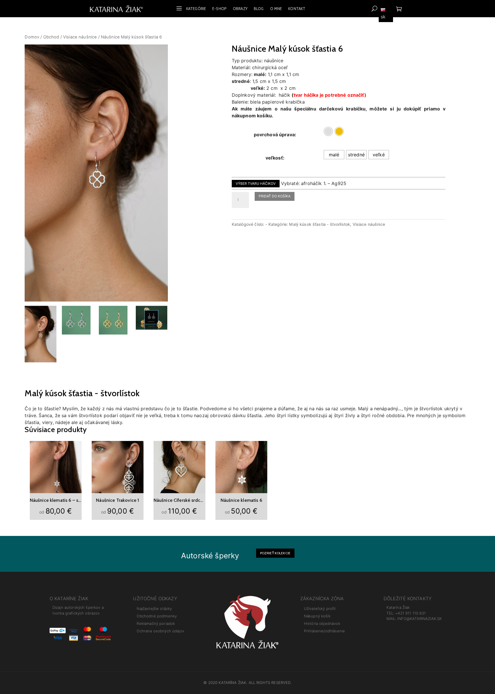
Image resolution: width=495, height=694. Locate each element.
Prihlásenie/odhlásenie (324, 631)
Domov (32, 37)
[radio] (328, 131)
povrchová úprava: (275, 134)
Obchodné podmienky (157, 616)
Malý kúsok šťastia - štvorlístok (319, 224)
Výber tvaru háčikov (256, 183)
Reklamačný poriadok (156, 623)
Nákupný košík (317, 616)
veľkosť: (275, 158)
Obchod (51, 37)
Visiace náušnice (80, 37)
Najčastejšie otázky (154, 608)
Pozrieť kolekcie (275, 553)
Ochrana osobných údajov (160, 631)
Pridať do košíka (274, 196)
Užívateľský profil (320, 608)
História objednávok (322, 623)
